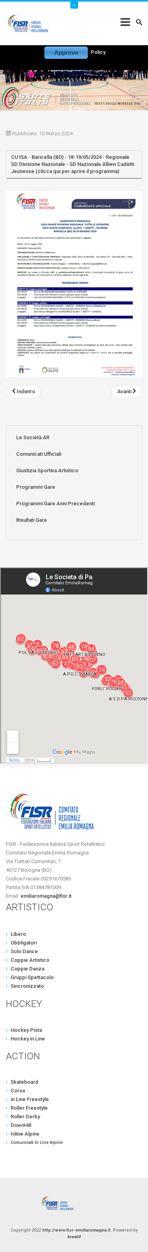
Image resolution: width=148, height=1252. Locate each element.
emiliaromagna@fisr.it (46, 896)
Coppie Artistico (30, 960)
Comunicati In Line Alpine (37, 1142)
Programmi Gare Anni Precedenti (55, 503)
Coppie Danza (27, 969)
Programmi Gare (35, 487)
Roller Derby (25, 1116)
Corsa (18, 1091)
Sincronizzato (27, 986)
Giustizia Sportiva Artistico (47, 470)
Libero (18, 934)
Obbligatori (24, 943)
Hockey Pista (26, 1030)
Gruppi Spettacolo (32, 977)
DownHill (21, 1125)
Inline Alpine (25, 1134)
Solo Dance (24, 951)
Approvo (66, 52)
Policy (98, 52)
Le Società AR (32, 437)
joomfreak (74, 1203)
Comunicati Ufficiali (38, 454)
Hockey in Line (28, 1039)
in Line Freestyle (30, 1099)
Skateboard (24, 1082)
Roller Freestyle (29, 1108)
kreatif (74, 1236)
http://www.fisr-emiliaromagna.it (76, 1230)
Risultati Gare (31, 520)
